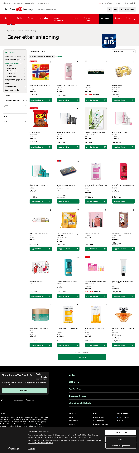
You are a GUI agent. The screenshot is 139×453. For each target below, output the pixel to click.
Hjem (9, 31)
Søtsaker (44, 18)
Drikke (19, 18)
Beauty (8, 18)
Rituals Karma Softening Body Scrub (39, 329)
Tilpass (119, 439)
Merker (128, 18)
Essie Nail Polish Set (36, 281)
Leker (75, 18)
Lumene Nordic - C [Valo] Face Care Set (96, 329)
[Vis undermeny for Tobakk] (37, 19)
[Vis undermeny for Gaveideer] (112, 19)
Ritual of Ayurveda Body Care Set (123, 185)
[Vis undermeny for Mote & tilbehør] (97, 19)
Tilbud (117, 18)
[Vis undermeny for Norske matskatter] (70, 19)
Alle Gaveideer (10, 52)
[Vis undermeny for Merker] (134, 19)
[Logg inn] (109, 9)
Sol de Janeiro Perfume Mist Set (95, 281)
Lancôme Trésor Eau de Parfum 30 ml (123, 329)
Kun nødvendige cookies (121, 446)
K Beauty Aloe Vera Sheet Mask (95, 132)
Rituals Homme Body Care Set (66, 132)
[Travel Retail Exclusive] (23, 100)
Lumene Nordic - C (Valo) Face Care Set (68, 329)
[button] (17, 400)
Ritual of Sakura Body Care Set (67, 85)
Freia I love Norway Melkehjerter (40, 85)
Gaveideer (104, 18)
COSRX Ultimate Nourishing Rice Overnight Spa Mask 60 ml (122, 282)
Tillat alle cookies (121, 432)
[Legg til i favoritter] (50, 61)
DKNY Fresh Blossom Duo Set (39, 234)
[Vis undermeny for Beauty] (14, 19)
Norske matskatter (59, 19)
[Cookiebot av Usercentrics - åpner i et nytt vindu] (14, 448)
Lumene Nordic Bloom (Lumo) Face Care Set (96, 186)
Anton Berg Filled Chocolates (121, 234)
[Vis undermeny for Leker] (80, 19)
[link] (7, 3)
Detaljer (31, 449)
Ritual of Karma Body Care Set (39, 185)
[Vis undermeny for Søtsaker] (51, 19)
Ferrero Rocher (117, 85)
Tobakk (31, 18)
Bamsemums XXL (35, 132)
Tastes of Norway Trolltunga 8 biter (66, 186)
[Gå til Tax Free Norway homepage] (18, 9)
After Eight (88, 85)
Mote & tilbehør (87, 19)
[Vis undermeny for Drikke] (25, 19)
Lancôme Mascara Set (92, 234)
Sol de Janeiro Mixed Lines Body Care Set (67, 234)
